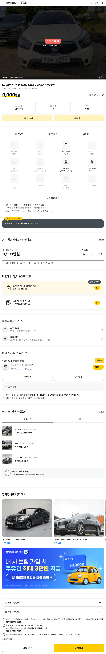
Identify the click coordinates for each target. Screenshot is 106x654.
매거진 (78, 419)
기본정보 (53, 134)
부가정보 (87, 134)
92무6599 (16, 3)
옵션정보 (19, 134)
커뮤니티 (27, 419)
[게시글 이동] (53, 431)
